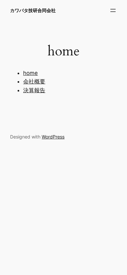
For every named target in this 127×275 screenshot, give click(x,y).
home (30, 73)
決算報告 (34, 90)
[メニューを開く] (113, 10)
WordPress (53, 136)
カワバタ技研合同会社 (33, 10)
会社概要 (34, 81)
